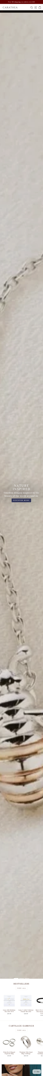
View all (21, 988)
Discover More (21, 500)
